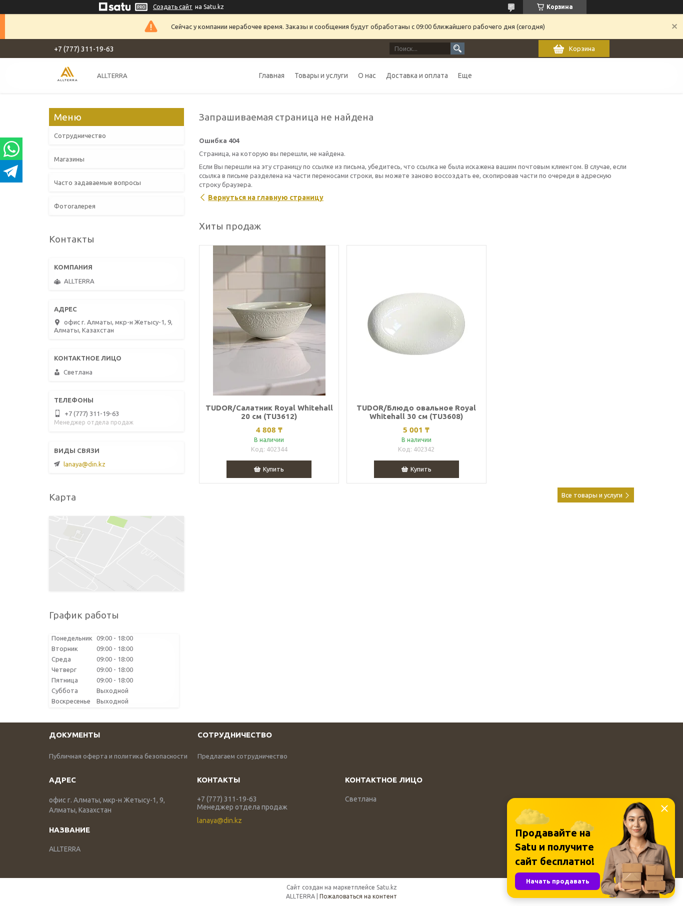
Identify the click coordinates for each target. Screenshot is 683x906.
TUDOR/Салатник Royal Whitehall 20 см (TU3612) (269, 412)
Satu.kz (386, 887)
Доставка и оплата (417, 76)
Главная (271, 76)
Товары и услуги (321, 76)
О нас (367, 76)
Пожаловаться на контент (358, 896)
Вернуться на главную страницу (266, 198)
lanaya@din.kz (85, 464)
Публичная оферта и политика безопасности (118, 756)
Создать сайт (172, 7)
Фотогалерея (75, 206)
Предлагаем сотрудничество (243, 756)
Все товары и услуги (592, 495)
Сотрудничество (80, 135)
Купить (273, 469)
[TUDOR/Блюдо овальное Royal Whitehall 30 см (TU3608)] (416, 321)
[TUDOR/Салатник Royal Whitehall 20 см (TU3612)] (269, 321)
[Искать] (457, 48)
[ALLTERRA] (67, 75)
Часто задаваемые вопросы (97, 182)
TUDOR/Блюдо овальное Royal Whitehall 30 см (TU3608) (416, 412)
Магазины (69, 159)
